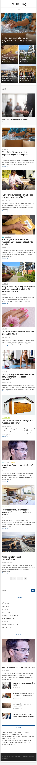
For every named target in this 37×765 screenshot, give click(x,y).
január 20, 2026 (6, 517)
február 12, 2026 (7, 426)
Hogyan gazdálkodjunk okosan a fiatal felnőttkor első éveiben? (23, 694)
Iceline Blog (18, 4)
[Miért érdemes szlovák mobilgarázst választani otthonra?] (18, 405)
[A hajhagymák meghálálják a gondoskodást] (6, 705)
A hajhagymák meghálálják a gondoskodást (22, 705)
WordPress (24, 756)
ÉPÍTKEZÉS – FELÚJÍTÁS (9, 615)
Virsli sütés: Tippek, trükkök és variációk (13, 732)
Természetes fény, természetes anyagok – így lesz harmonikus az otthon (16, 512)
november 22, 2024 (7, 119)
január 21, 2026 (6, 470)
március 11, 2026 (7, 337)
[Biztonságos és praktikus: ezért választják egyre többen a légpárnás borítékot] (18, 225)
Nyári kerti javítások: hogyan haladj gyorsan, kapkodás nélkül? (17, 195)
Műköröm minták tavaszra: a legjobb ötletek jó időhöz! (18, 332)
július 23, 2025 (25, 80)
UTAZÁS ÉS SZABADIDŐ (8, 109)
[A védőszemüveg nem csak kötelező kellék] (18, 450)
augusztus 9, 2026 (8, 42)
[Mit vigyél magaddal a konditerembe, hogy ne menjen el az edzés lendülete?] (18, 359)
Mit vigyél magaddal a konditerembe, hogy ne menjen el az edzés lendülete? (18, 376)
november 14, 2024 (18, 708)
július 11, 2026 (6, 200)
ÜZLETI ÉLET (5, 34)
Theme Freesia (17, 756)
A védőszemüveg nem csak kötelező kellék (17, 466)
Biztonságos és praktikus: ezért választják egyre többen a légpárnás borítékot (17, 242)
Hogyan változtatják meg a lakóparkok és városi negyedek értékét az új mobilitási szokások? (27, 55)
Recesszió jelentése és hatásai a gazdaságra (14, 740)
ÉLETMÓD (4, 328)
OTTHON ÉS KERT (6, 192)
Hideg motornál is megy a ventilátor (12, 734)
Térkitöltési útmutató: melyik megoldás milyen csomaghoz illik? (17, 39)
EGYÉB (4, 609)
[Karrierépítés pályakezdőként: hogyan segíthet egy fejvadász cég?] (6, 716)
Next (34, 89)
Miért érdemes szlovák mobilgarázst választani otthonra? (17, 421)
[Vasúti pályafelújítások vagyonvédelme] (18, 542)
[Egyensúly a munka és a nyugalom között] (6, 685)
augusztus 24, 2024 (18, 718)
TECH (3, 236)
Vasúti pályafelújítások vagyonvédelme (11, 557)
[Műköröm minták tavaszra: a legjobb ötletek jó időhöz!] (18, 317)
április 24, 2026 (7, 61)
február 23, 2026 (7, 382)
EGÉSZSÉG (12, 462)
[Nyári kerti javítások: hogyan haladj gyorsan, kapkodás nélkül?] (18, 180)
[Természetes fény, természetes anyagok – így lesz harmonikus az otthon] (18, 495)
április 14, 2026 (25, 61)
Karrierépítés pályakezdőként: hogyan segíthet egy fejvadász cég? (24, 715)
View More (4, 166)
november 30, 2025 (8, 80)
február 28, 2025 (17, 687)
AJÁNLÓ (17, 109)
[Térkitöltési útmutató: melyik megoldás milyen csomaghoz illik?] (18, 137)
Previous (32, 89)
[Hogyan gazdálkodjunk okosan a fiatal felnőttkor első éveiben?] (18, 102)
